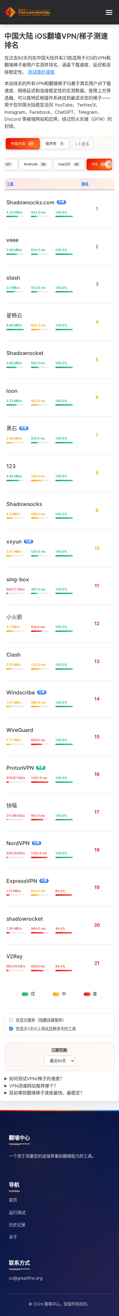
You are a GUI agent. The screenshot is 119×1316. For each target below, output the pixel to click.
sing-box (17, 579)
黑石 (11, 428)
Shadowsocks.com (30, 202)
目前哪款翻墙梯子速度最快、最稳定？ (46, 1093)
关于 (13, 1237)
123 (10, 466)
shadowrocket (24, 918)
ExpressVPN (21, 881)
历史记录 (17, 1224)
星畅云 (14, 315)
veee (12, 240)
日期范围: (59, 1050)
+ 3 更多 (82, 144)
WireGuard (19, 730)
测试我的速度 (41, 72)
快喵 (11, 805)
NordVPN (18, 843)
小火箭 (14, 617)
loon (11, 391)
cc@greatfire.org (25, 1278)
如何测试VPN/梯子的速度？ (36, 1078)
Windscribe (20, 692)
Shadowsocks (24, 503)
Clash (13, 654)
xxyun (14, 541)
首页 (13, 1200)
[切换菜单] (109, 12)
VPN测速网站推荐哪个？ (33, 1086)
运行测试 (17, 1212)
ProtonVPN (20, 767)
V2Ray (14, 956)
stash (13, 277)
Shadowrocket (24, 353)
